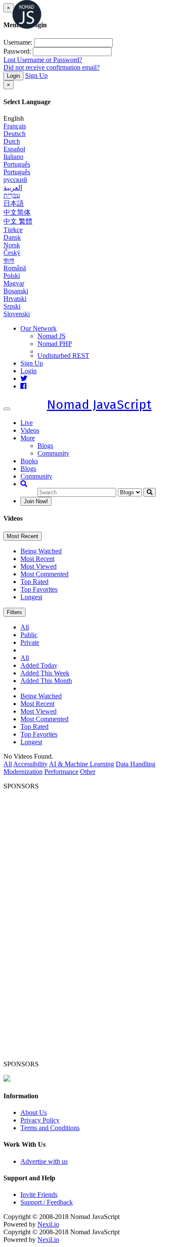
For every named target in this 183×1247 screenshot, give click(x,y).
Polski (11, 275)
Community (53, 453)
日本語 (13, 203)
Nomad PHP (54, 343)
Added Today (38, 665)
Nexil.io (48, 1224)
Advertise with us (44, 1161)
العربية (12, 187)
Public (28, 634)
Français (14, 126)
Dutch (11, 141)
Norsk (11, 245)
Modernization (23, 771)
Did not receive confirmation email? (51, 67)
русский (15, 179)
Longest (31, 597)
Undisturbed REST (63, 355)
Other (87, 771)
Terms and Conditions (50, 1127)
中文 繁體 (17, 221)
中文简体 (17, 212)
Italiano (13, 156)
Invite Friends (38, 1194)
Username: (17, 42)
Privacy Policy (40, 1120)
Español (14, 149)
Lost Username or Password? (42, 59)
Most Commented (44, 574)
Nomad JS (51, 336)
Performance (61, 771)
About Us (33, 1112)
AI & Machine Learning (81, 764)
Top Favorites (38, 589)
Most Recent (22, 536)
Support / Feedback (46, 1202)
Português (16, 164)
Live (26, 422)
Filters (14, 612)
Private (29, 642)
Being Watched (41, 551)
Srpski (11, 306)
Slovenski (16, 313)
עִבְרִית (11, 195)
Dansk (12, 237)
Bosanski (15, 291)
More (27, 438)
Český (11, 252)
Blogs (45, 445)
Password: (17, 51)
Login (13, 76)
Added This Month (46, 680)
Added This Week (44, 673)
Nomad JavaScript (99, 404)
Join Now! (36, 501)
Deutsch (14, 133)
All (24, 627)
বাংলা (8, 260)
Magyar (13, 283)
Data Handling (135, 764)
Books (29, 461)
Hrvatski (14, 298)
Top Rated (34, 581)
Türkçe (13, 229)
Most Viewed (38, 566)
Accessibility (30, 764)
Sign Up (36, 75)
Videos (29, 430)
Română (14, 268)
